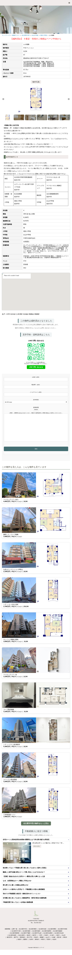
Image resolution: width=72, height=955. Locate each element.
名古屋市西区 (52, 929)
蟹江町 (59, 937)
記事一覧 (14, 929)
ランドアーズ (6, 35)
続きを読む (37, 846)
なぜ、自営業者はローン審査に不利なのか (17, 880)
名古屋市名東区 (48, 933)
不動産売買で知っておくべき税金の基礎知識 (18, 902)
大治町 (53, 937)
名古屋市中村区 (62, 929)
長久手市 (29, 937)
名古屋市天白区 (59, 933)
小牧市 (58, 935)
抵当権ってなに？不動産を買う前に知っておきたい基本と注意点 (24, 868)
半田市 (43, 939)
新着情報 (7, 929)
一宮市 (40, 935)
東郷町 (42, 937)
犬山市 (63, 935)
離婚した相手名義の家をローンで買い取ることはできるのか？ (24, 872)
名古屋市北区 (42, 929)
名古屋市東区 (33, 929)
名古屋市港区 (26, 931)
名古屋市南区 (36, 931)
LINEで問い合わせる (36, 367)
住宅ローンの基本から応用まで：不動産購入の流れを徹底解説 (24, 889)
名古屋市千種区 (25, 933)
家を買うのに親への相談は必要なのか (15, 885)
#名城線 (25, 314)
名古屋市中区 (26, 35)
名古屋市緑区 (12, 935)
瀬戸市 (16, 937)
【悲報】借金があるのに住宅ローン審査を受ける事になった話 (24, 876)
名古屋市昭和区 (14, 933)
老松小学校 (43, 35)
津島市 (65, 937)
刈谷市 (54, 939)
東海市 (37, 939)
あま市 (48, 937)
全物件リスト (16, 35)
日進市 (36, 937)
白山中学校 (35, 35)
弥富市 (19, 939)
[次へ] (69, 99)
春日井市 (9, 937)
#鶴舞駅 (36, 314)
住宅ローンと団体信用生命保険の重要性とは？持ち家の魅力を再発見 (26, 839)
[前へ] (3, 99)
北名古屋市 (21, 935)
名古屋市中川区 (16, 931)
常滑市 (49, 939)
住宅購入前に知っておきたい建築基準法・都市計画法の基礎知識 (24, 898)
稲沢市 (34, 935)
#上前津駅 (18, 314)
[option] (36, 99)
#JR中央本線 (10, 314)
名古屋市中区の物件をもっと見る (36, 823)
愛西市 (25, 939)
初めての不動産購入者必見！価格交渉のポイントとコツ (21, 893)
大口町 (52, 935)
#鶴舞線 (31, 314)
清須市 (29, 935)
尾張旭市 (22, 937)
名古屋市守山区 (37, 933)
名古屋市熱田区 (46, 931)
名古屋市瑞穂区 (57, 931)
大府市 (31, 939)
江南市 (46, 935)
